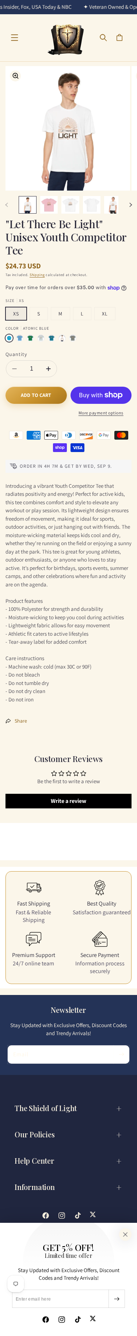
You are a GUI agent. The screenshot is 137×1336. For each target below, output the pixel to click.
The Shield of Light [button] (46, 1108)
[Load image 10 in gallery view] (92, 205)
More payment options (101, 413)
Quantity (16, 354)
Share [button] (21, 720)
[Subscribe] (117, 1299)
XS (16, 313)
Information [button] (35, 1187)
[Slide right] (130, 204)
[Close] (125, 1234)
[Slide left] (6, 204)
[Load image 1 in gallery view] (28, 205)
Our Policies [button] (35, 1134)
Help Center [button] (34, 1160)
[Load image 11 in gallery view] (113, 205)
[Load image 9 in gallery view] (70, 205)
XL (105, 313)
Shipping (37, 274)
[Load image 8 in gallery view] (49, 205)
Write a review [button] (68, 801)
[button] (15, 38)
